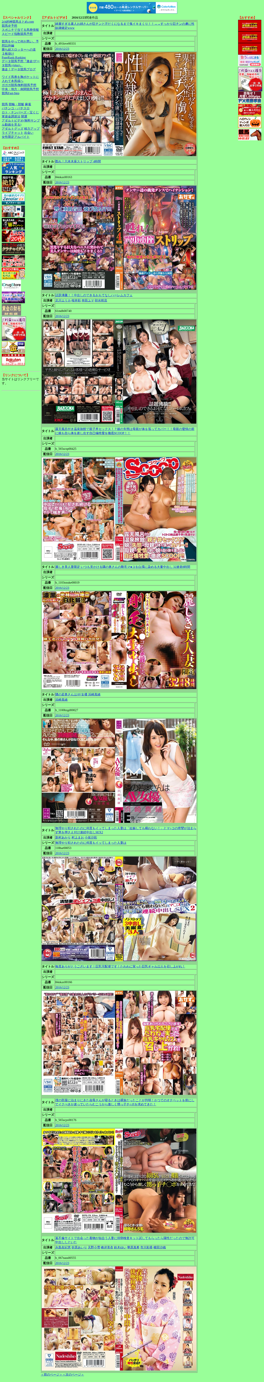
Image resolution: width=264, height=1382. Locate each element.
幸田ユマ (88, 300)
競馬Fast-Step (10, 93)
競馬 (5, 104)
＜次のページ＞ (73, 1374)
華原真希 (133, 1247)
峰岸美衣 (107, 1247)
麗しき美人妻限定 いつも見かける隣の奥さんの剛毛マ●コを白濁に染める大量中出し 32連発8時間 (122, 566)
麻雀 (28, 104)
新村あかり (63, 837)
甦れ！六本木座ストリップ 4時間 (78, 161)
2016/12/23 (62, 48)
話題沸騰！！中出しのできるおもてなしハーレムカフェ (94, 295)
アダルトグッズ (12, 128)
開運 (24, 116)
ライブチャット (12, 132)
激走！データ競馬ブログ (19, 69)
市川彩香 (146, 1247)
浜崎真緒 (61, 699)
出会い (28, 132)
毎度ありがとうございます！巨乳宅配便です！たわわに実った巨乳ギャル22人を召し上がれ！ (120, 966)
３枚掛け (8, 53)
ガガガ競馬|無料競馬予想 (19, 85)
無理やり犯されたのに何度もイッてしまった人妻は (90, 842)
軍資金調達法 (11, 116)
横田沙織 (159, 1247)
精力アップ (32, 128)
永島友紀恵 (63, 1247)
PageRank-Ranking (14, 57)
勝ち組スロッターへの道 (19, 49)
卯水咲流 (101, 300)
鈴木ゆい (120, 1247)
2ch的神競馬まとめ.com (18, 21)
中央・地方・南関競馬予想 (20, 89)
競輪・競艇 (16, 104)
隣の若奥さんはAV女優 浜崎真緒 (77, 694)
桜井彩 (76, 300)
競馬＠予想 (9, 25)
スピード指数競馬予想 (17, 33)
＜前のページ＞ (51, 1374)
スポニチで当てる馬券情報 (20, 29)
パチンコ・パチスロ (16, 108)
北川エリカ (63, 300)
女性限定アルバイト (16, 136)
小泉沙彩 (91, 837)
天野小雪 (94, 1247)
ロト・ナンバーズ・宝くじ (20, 112)
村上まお (78, 837)
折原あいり (79, 1247)
